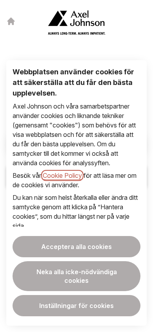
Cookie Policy (62, 175)
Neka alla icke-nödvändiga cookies (76, 276)
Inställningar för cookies (76, 306)
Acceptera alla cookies (76, 247)
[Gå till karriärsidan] (11, 21)
